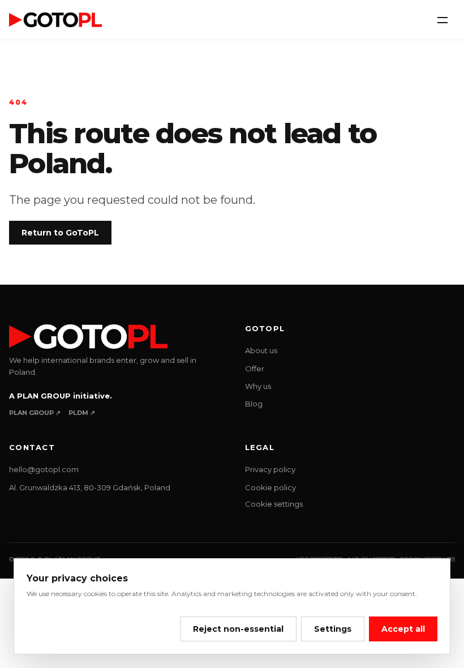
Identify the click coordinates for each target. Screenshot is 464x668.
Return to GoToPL (60, 233)
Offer (254, 368)
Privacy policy (270, 469)
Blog (254, 403)
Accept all (403, 629)
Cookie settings (274, 503)
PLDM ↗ (81, 413)
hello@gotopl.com (44, 469)
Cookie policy (270, 487)
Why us (258, 386)
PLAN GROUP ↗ (35, 413)
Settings (332, 629)
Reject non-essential (238, 629)
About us (261, 350)
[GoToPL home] (55, 19)
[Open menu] (442, 19)
